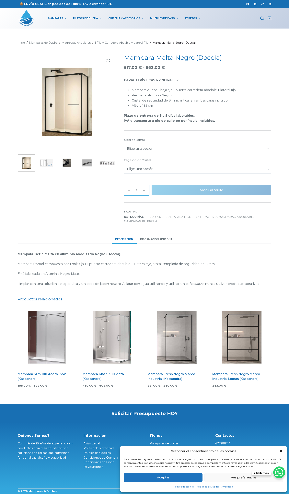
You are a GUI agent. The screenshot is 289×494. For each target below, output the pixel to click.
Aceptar (163, 477)
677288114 (222, 443)
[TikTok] (262, 4)
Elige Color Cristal (137, 160)
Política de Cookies (97, 453)
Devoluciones (93, 467)
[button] (281, 451)
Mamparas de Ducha (140, 221)
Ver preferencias (244, 477)
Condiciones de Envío (99, 462)
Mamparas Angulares (237, 216)
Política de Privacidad (99, 448)
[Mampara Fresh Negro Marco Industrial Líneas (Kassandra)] (241, 337)
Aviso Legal (92, 443)
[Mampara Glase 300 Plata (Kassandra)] (112, 337)
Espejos (191, 18)
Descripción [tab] (124, 239)
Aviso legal (228, 486)
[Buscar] (262, 18)
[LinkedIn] (270, 4)
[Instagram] (255, 4)
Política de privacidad (208, 486)
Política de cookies (183, 486)
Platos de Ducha (85, 18)
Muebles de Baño (162, 18)
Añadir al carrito (211, 190)
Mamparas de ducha (163, 443)
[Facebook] (247, 4)
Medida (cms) (134, 140)
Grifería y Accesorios (124, 18)
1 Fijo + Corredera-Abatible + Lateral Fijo (181, 216)
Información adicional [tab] (157, 239)
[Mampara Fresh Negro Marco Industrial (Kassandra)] (176, 337)
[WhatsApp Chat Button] (279, 472)
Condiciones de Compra (101, 457)
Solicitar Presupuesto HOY (144, 413)
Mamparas (55, 18)
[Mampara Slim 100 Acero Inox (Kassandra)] (47, 337)
